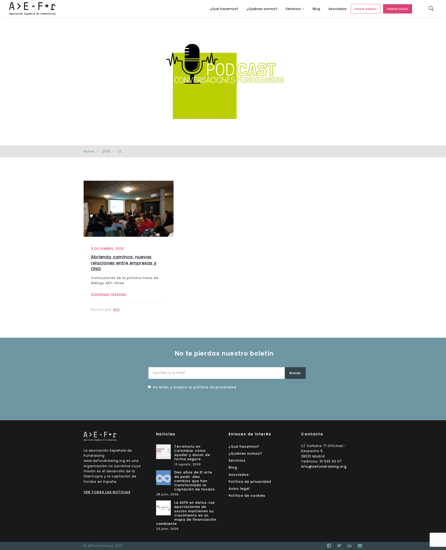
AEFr (116, 309)
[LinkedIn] (349, 545)
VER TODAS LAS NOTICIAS (107, 492)
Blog (316, 8)
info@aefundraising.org (324, 466)
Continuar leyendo (108, 294)
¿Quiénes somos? (262, 8)
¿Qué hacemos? (224, 8)
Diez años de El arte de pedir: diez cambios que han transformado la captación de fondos (194, 481)
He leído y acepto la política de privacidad (194, 387)
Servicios (293, 8)
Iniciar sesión (366, 8)
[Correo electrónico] (358, 545)
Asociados (337, 8)
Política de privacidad (250, 481)
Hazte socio (397, 8)
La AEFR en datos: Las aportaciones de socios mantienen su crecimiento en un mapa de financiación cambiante (186, 513)
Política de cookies (247, 495)
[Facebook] (329, 545)
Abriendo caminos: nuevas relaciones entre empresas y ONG (124, 262)
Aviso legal (239, 488)
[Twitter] (339, 545)
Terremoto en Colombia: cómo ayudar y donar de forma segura (192, 453)
